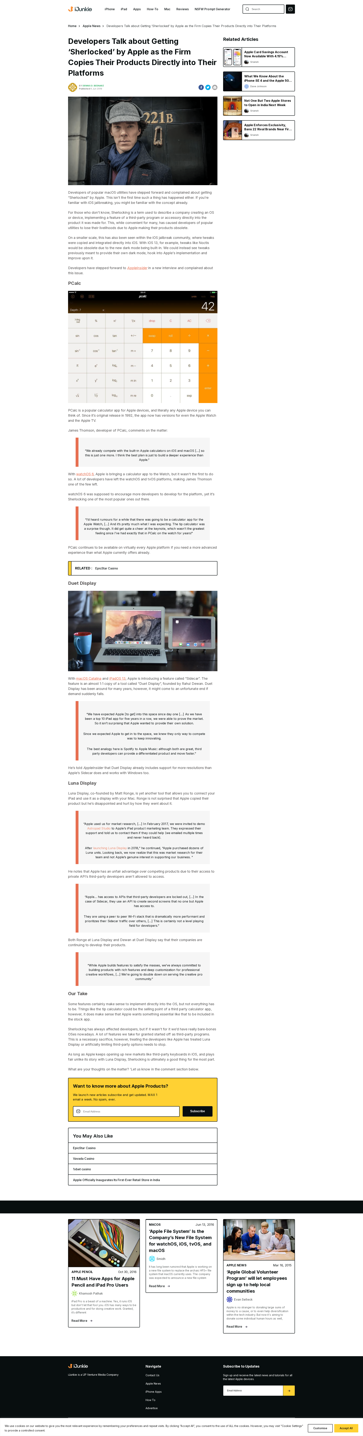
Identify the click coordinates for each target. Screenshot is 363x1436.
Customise (320, 1428)
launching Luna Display (110, 848)
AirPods (74, 1207)
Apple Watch (45, 1207)
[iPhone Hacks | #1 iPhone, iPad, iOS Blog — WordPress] (80, 9)
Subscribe (197, 1111)
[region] (181, 1427)
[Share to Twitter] (208, 87)
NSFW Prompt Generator (212, 9)
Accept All (346, 1428)
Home (72, 26)
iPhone (110, 9)
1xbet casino (82, 1169)
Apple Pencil (104, 1207)
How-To (152, 9)
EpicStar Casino (106, 568)
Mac (167, 9)
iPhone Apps (154, 1391)
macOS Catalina (88, 678)
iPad (124, 9)
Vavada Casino (83, 1158)
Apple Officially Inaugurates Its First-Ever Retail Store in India (116, 1180)
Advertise (152, 1408)
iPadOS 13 (117, 678)
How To (150, 1400)
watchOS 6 (85, 474)
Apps (137, 9)
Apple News (91, 26)
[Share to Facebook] (201, 87)
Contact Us (152, 1375)
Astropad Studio (99, 828)
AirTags (160, 1207)
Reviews (182, 9)
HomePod (134, 1207)
